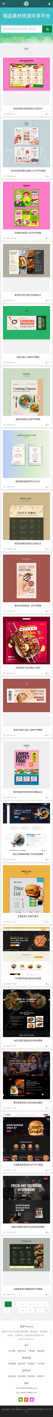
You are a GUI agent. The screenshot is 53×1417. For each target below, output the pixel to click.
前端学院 (31, 1376)
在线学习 (41, 1376)
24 (23, 1310)
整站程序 (22, 1363)
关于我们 (12, 1350)
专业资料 (41, 1363)
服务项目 (22, 1350)
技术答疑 (22, 1376)
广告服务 (31, 1350)
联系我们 (41, 1350)
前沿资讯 (12, 1376)
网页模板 (12, 1363)
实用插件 (31, 1363)
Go (46, 1310)
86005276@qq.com (28, 1388)
